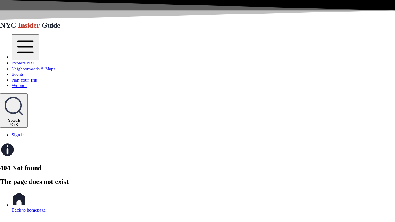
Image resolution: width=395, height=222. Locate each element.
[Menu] (25, 47)
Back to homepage (29, 210)
